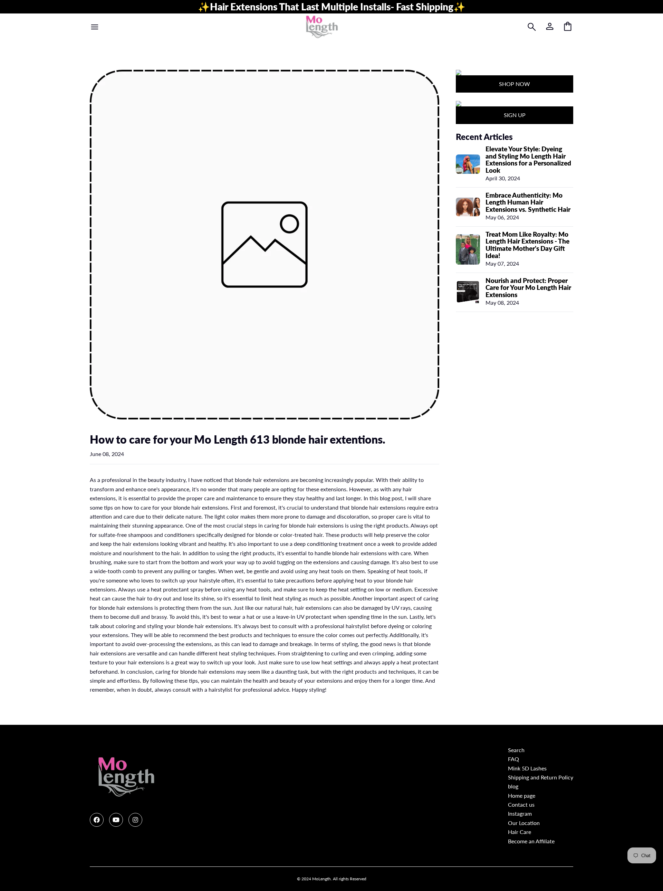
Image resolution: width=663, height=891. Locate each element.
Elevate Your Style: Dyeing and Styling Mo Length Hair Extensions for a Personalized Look (528, 159)
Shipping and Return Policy (540, 777)
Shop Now (514, 83)
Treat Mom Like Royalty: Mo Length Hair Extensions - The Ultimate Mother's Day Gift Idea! (527, 244)
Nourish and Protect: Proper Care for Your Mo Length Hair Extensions (528, 287)
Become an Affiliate (531, 841)
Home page (521, 795)
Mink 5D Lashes (527, 768)
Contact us (521, 804)
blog (513, 786)
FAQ (513, 759)
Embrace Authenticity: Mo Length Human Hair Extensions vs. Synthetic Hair (528, 202)
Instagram (520, 813)
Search (516, 750)
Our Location (524, 822)
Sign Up (515, 115)
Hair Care (519, 831)
